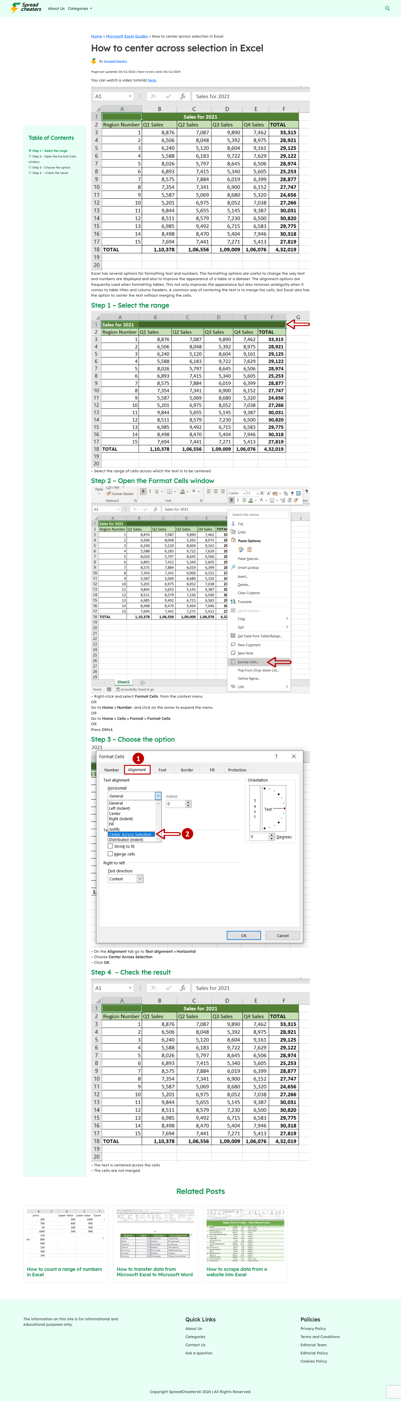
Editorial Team (314, 1344)
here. (152, 80)
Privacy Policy (313, 1328)
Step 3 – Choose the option (51, 167)
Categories (195, 1336)
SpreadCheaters (115, 61)
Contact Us (195, 1344)
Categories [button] (78, 8)
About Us (56, 8)
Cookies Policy (314, 1361)
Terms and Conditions (320, 1336)
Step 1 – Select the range (49, 151)
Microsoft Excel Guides (127, 36)
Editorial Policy (314, 1353)
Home (96, 36)
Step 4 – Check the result (50, 173)
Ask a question (198, 1353)
